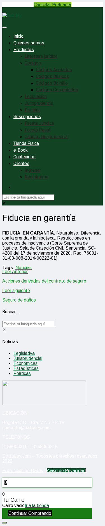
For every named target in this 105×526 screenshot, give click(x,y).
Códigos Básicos (52, 76)
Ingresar (33, 170)
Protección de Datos (22, 470)
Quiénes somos (28, 43)
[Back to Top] (4, 522)
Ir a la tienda (37, 505)
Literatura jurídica (41, 56)
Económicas (25, 363)
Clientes (21, 163)
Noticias (23, 267)
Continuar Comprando (29, 513)
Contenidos (24, 157)
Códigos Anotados (54, 69)
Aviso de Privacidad (66, 470)
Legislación (36, 96)
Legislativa (24, 353)
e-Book (20, 150)
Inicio (18, 36)
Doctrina (33, 110)
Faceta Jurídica (39, 123)
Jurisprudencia (39, 103)
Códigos (33, 63)
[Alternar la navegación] (4, 27)
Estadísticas (26, 368)
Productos (23, 49)
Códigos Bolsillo (52, 83)
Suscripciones (27, 116)
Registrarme (36, 177)
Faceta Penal (37, 130)
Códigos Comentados (57, 90)
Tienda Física (26, 143)
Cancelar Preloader (52, 4)
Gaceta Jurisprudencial (47, 136)
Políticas (22, 373)
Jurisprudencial (27, 358)
